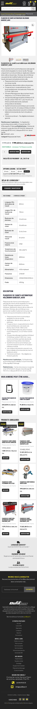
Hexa (28, 695)
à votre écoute (18, 565)
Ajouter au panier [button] (7, 412)
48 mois (20, 171)
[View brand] (30, 135)
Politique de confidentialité (15, 703)
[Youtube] (27, 699)
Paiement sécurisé (18, 554)
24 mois (6, 171)
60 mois (27, 171)
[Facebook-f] (20, 699)
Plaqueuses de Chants (19, 13)
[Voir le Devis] (29, 3)
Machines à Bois (9, 13)
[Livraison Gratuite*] (18, 542)
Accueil (3, 13)
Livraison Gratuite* (18, 544)
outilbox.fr (27, 617)
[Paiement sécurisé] (18, 551)
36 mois (13, 171)
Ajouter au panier (14, 152)
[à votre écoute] (18, 562)
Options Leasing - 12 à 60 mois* (14, 168)
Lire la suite (5, 458)
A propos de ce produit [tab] (19, 196)
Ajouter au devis (26, 152)
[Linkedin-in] (23, 699)
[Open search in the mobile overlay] (18, 9)
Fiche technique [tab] (6, 196)
